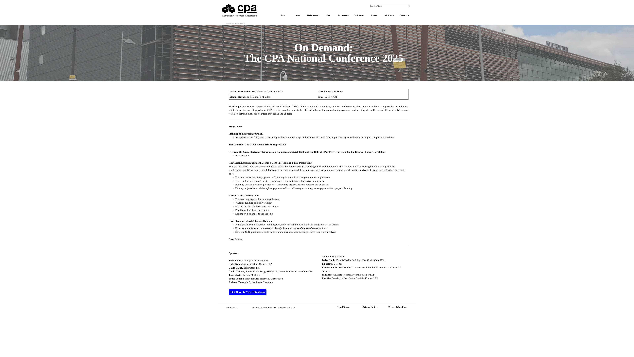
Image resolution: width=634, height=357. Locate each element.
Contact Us (404, 15)
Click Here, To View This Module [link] (247, 292)
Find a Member (313, 15)
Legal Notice (343, 307)
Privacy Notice (370, 307)
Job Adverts (389, 15)
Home (283, 15)
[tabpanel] (323, 53)
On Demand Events (238, 23)
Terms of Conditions (397, 307)
